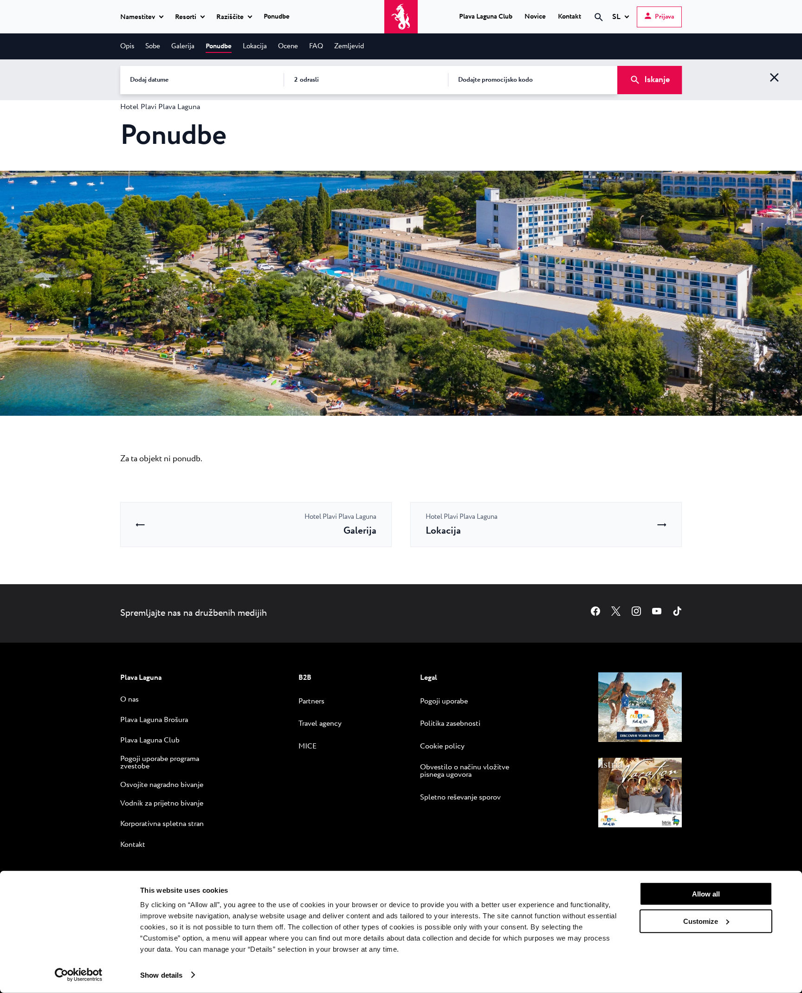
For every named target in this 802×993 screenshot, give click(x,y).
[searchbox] (520, 34)
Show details (161, 975)
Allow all (706, 894)
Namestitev (137, 17)
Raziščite (230, 17)
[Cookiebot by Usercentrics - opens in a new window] (78, 975)
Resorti (185, 17)
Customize (700, 921)
